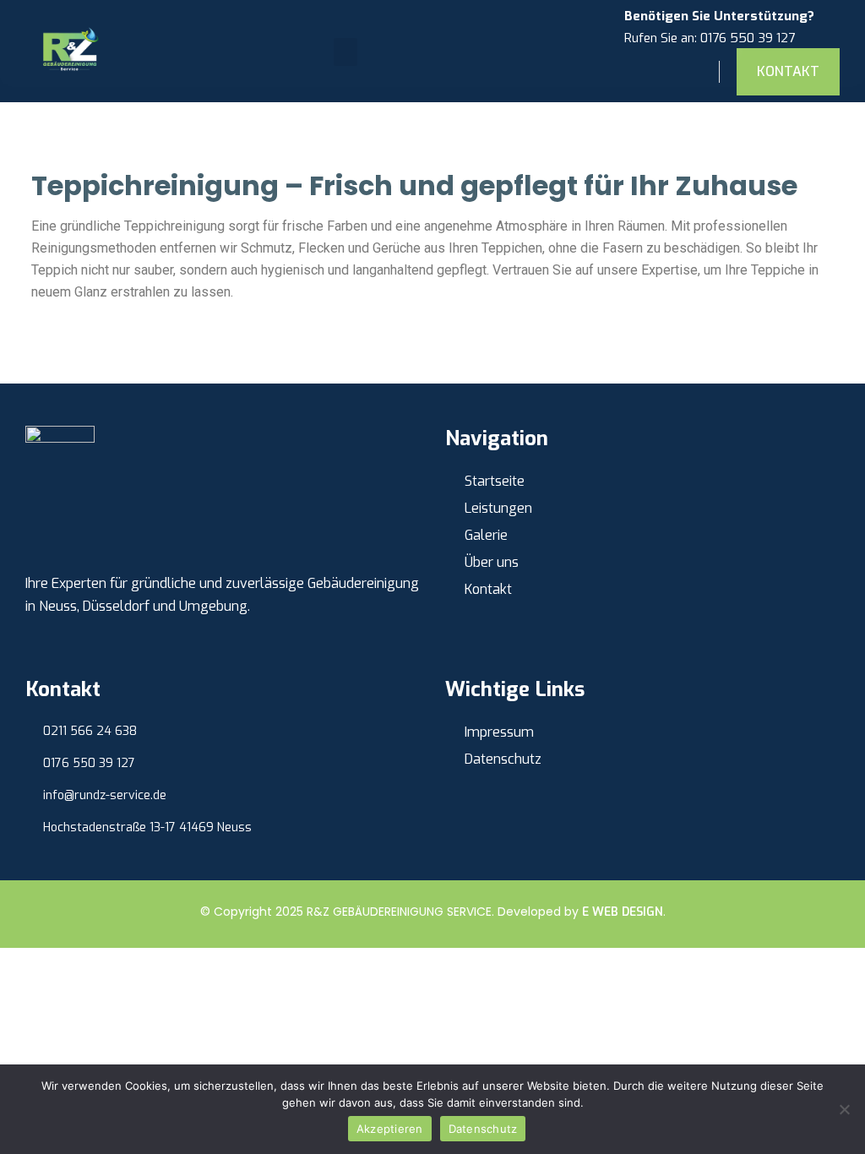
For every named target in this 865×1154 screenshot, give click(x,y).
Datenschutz (483, 1128)
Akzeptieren (389, 1128)
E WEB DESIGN (622, 912)
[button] (345, 52)
